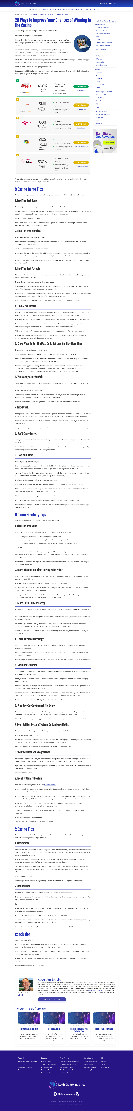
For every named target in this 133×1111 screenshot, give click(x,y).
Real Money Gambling (51, 9)
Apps (97, 36)
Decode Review (81, 109)
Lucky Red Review (81, 91)
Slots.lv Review (81, 128)
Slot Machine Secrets (66, 1067)
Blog (95, 9)
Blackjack (99, 72)
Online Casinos (34, 9)
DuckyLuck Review (47, 1070)
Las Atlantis (100, 62)
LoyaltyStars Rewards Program (106, 21)
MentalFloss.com (50, 785)
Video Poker (100, 85)
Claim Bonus (53, 87)
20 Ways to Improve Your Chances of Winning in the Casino (51, 15)
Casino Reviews (100, 50)
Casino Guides (100, 24)
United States (101, 95)
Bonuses (99, 40)
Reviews (44, 1058)
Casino (103, 1061)
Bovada (98, 53)
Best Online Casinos (103, 27)
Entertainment (105, 1067)
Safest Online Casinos (104, 43)
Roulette (99, 78)
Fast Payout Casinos (103, 33)
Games (97, 69)
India (97, 107)
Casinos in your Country (103, 92)
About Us (104, 3)
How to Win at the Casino (68, 1064)
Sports (103, 1064)
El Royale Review (46, 1067)
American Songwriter (95, 990)
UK (97, 104)
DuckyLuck (99, 56)
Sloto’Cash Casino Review (81, 146)
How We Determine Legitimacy (27, 1061)
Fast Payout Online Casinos (68, 1070)
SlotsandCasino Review (81, 166)
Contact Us (114, 3)
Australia (99, 98)
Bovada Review (46, 1061)
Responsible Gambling (25, 1067)
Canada (99, 101)
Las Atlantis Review (47, 1073)
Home (17, 15)
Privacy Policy (22, 1064)
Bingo (98, 88)
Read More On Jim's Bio (52, 999)
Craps (98, 81)
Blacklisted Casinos (66, 1073)
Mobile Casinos (101, 30)
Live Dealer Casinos (103, 46)
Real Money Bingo (89, 1070)
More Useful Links (101, 111)
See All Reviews (101, 65)
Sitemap (20, 1070)
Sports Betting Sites (103, 114)
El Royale (99, 59)
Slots (97, 75)
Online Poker (100, 117)
